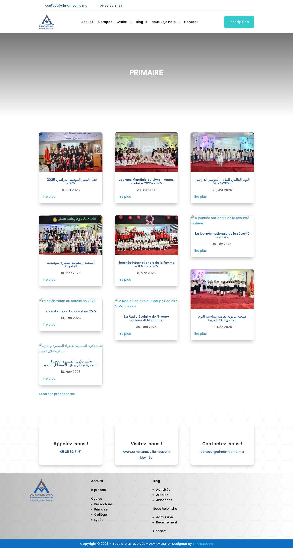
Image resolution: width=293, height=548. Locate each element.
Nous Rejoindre (163, 22)
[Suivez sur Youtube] (243, 5)
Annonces (164, 500)
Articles (162, 495)
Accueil (87, 22)
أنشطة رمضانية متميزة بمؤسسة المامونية (71, 264)
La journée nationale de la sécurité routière (222, 235)
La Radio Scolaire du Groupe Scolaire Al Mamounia (146, 318)
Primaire (100, 509)
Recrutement (166, 522)
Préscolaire (103, 504)
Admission (164, 517)
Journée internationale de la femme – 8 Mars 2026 (146, 264)
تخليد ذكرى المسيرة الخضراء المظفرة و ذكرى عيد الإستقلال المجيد (70, 363)
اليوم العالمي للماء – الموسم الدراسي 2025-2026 (222, 181)
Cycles (122, 22)
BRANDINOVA (203, 543)
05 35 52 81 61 (111, 5)
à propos (98, 490)
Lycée (98, 519)
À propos (104, 22)
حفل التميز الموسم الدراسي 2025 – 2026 (70, 181)
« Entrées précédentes (57, 394)
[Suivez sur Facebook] (235, 5)
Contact (191, 22)
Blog (139, 22)
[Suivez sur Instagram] (251, 5)
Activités (163, 489)
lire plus (49, 196)
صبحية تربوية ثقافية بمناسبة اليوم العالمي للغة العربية (222, 318)
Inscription (239, 22)
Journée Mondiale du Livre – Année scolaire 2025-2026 (146, 181)
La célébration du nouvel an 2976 (70, 311)
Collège (100, 514)
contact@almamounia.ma (222, 451)
